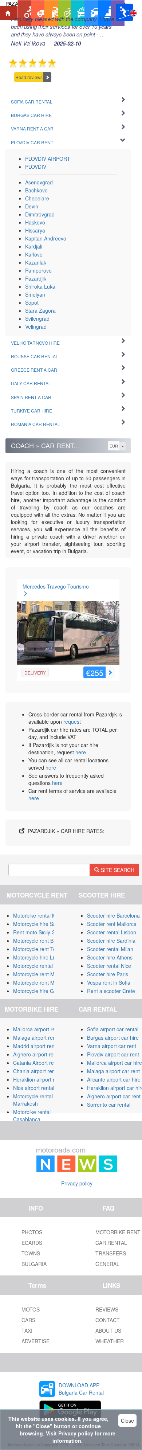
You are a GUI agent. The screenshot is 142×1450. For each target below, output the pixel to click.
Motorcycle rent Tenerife (41, 949)
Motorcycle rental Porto (40, 965)
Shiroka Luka (40, 286)
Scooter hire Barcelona (113, 915)
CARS (28, 1320)
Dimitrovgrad (40, 214)
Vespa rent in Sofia (108, 982)
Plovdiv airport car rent (113, 1054)
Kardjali (33, 246)
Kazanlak (35, 262)
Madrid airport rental (36, 1046)
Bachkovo (36, 190)
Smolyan (35, 294)
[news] (76, 1158)
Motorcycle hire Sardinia (41, 923)
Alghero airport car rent (114, 1096)
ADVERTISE (35, 1341)
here (80, 752)
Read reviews (29, 77)
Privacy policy (76, 1183)
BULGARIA (34, 1263)
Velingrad (36, 326)
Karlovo (34, 254)
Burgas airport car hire (113, 1037)
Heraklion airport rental (39, 1079)
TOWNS (30, 1253)
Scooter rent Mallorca (112, 923)
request (72, 721)
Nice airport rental (33, 1087)
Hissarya (35, 230)
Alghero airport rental (37, 1054)
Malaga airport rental (37, 1037)
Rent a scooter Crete (111, 990)
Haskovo (35, 222)
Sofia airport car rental (112, 1029)
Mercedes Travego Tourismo (56, 586)
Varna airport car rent (111, 1046)
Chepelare (37, 198)
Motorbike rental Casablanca (32, 1115)
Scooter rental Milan (110, 949)
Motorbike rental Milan (38, 915)
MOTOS (30, 1309)
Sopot (32, 302)
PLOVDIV (35, 166)
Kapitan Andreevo (45, 238)
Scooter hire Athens (110, 957)
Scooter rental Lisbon (111, 932)
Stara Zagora (40, 310)
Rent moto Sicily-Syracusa (43, 932)
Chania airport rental (36, 1071)
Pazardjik (35, 278)
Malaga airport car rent (113, 1071)
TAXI (26, 1330)
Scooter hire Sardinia (111, 940)
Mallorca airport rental (38, 1029)
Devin (31, 206)
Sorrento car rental (108, 1104)
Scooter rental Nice (109, 965)
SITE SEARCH (116, 869)
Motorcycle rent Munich (40, 982)
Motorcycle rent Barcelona (43, 940)
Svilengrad (37, 318)
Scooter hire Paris (107, 974)
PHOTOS (31, 1232)
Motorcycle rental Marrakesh (33, 1100)
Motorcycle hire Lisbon (39, 957)
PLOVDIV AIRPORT (47, 158)
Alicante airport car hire (114, 1079)
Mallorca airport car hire (114, 1062)
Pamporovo (38, 270)
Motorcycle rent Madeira (41, 974)
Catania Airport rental (37, 1062)
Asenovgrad (39, 182)
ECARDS (31, 1242)
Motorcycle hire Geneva (40, 990)
